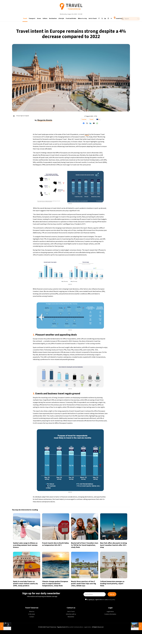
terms (89, 325)
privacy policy (97, 325)
